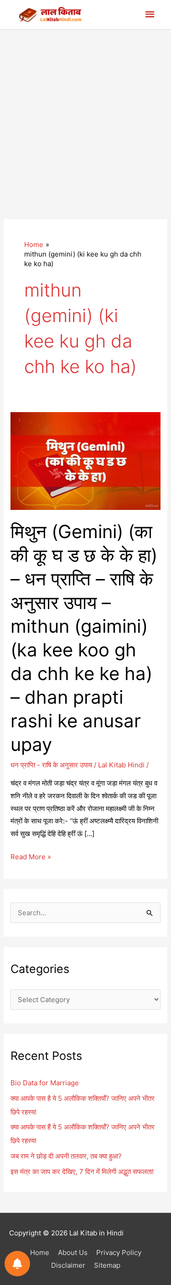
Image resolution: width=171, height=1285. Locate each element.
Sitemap (107, 1265)
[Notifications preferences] (17, 1263)
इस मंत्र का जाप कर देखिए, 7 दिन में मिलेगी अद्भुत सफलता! (82, 1171)
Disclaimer (68, 1265)
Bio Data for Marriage (44, 1082)
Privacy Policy (118, 1252)
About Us (73, 1252)
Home (39, 1252)
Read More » (30, 857)
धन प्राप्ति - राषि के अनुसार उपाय (51, 765)
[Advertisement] (85, 119)
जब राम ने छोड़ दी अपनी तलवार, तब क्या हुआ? (66, 1156)
